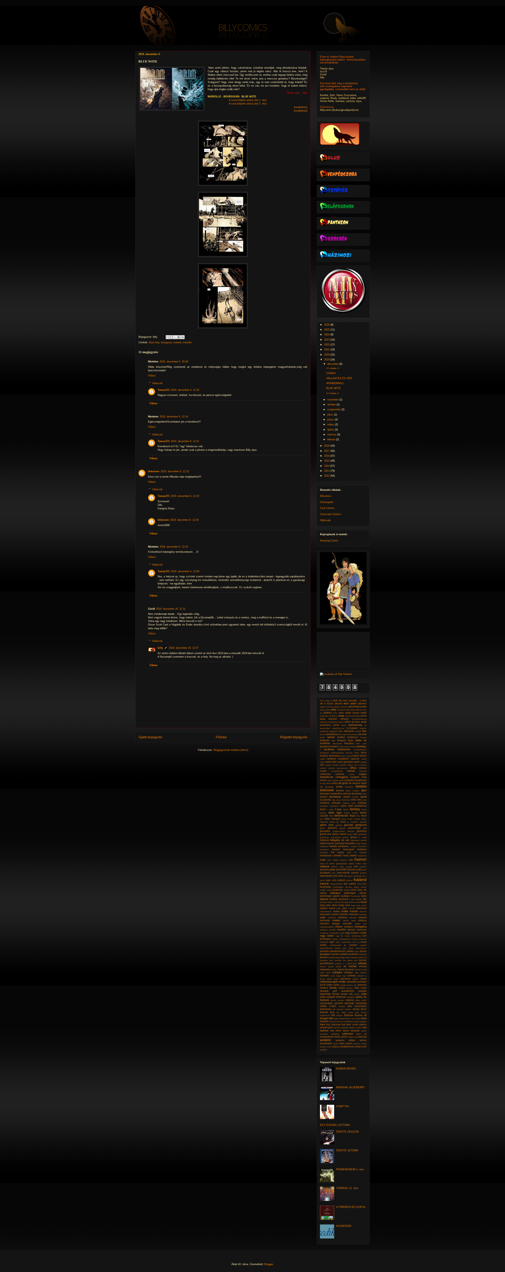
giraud (342, 828)
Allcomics (325, 496)
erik (359, 799)
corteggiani (342, 777)
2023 (327, 339)
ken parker (350, 883)
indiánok (324, 866)
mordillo (341, 929)
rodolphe (337, 972)
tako (350, 1006)
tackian (342, 1006)
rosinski (324, 975)
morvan (351, 929)
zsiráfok (323, 1050)
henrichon (324, 849)
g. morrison (352, 822)
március (332, 434)
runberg (351, 975)
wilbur (352, 1040)
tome (364, 1018)
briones (324, 755)
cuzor (329, 780)
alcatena (341, 710)
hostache (362, 856)
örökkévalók (335, 945)
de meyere (354, 783)
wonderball (326, 1043)
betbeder (325, 740)
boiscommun (344, 747)
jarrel (364, 870)
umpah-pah (326, 1027)
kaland (177, 342)
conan (323, 771)
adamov (362, 703)
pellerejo (363, 954)
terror (364, 1009)
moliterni (323, 930)
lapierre (324, 899)
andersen (324, 716)
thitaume (348, 1015)
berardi (363, 734)
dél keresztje (326, 787)
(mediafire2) (300, 110)
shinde (333, 987)
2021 (327, 349)
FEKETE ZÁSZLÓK (347, 1131)
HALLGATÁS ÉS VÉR (339, 378)
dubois (323, 796)
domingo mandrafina (331, 793)
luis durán (362, 905)
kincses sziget (352, 887)
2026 (327, 324)
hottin (323, 860)
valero (359, 1028)
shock (342, 987)
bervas (363, 737)
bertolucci (352, 737)
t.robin (332, 1006)
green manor (339, 834)
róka (357, 972)
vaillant (352, 1028)
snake (357, 994)
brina (356, 753)
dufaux (347, 796)
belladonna (332, 734)
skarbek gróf (328, 991)
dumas (355, 797)
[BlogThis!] (171, 337)
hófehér (363, 852)
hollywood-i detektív (331, 855)
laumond (343, 899)
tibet (331, 1018)
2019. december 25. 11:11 (170, 608)
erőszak (336, 803)
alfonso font (361, 710)
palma (337, 948)
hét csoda (337, 852)
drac (365, 794)
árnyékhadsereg (359, 719)
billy (160, 647)
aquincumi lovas (352, 716)
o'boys (354, 939)
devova (340, 790)
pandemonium (337, 951)
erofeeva (324, 803)
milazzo (362, 920)
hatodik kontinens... (339, 846)
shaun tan (352, 985)
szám (364, 1000)
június (331, 419)
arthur (340, 722)
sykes (357, 1000)
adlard (323, 707)
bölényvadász (337, 753)
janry (332, 869)
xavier (335, 1043)
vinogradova (326, 1036)
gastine (339, 825)
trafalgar (363, 1021)
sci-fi (322, 984)
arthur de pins (352, 721)
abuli (346, 703)
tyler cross (352, 1024)
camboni (331, 758)
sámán (356, 979)
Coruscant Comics (330, 514)
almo (335, 713)
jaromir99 (341, 869)
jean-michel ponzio (348, 872)
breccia (349, 753)
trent (322, 1024)
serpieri (343, 985)
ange (341, 715)
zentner (356, 1043)
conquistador (337, 771)
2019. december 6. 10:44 (174, 361)
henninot (362, 846)
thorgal (324, 1018)
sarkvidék (352, 981)
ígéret (351, 863)
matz (323, 917)
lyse (344, 908)
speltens (351, 997)
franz (344, 819)
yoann (349, 1043)
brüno (356, 755)
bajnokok (349, 731)
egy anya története (341, 800)
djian (364, 790)
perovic (324, 957)
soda (364, 993)
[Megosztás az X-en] (175, 337)
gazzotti (348, 824)
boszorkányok (360, 749)
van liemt (335, 1030)
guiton (345, 837)
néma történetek (353, 936)
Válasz (152, 375)
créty (364, 777)
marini (335, 914)
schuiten (362, 981)
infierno (334, 867)
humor (360, 859)
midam (336, 920)
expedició (334, 806)
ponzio (363, 960)
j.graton (363, 867)
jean (334, 873)
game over (326, 824)
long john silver (328, 905)
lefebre (359, 899)
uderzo (363, 1024)
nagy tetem (327, 935)
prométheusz (327, 963)
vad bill (336, 1028)
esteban (362, 803)
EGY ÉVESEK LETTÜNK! (335, 1125)
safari (329, 979)
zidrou (335, 1046)
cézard (335, 765)
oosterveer (346, 942)
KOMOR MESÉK (346, 1068)
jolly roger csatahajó (352, 876)
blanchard (337, 743)
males (336, 911)
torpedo (324, 1021)
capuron (355, 758)
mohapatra (360, 926)
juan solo (331, 880)
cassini (363, 762)
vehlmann (347, 1033)
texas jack (353, 1012)
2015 (327, 460)
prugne (338, 963)
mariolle (187, 342)
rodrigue (348, 972)
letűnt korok (354, 902)
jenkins (363, 873)
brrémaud (334, 755)
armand (344, 719)
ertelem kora (349, 803)
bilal (333, 740)
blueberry (325, 746)
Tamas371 (164, 389)
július (330, 414)
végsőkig (335, 1034)
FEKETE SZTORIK (347, 1150)
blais (350, 740)
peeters (335, 954)
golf (365, 828)
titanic (348, 1018)
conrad (351, 770)
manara (363, 911)
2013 (327, 470)
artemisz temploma (328, 722)
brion (364, 752)
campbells (343, 758)
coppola (363, 771)
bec (364, 731)
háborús (324, 840)
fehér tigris (335, 812)
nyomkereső (344, 939)
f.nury (338, 809)
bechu (323, 734)
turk (344, 1024)
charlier (343, 765)
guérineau (324, 837)
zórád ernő (361, 1046)
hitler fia (351, 852)
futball (357, 819)
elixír (353, 799)
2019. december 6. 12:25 (185, 496)
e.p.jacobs (325, 799)
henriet (336, 849)
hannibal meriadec (345, 843)
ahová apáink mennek (337, 707)
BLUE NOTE (333, 388)
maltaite (354, 911)
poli (355, 960)
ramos (322, 966)
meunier (353, 917)
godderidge (354, 828)
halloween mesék (358, 840)
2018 (327, 445)
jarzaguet (325, 872)
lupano (323, 908)
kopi (329, 890)
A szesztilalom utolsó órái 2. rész (248, 103)
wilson (363, 1040)
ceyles (328, 765)
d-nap (322, 783)
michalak (325, 920)
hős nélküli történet (337, 860)
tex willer (341, 1012)
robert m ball (361, 970)
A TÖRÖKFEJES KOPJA (350, 1207)
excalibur (324, 806)
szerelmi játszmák (344, 1003)
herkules (362, 849)
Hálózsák (325, 520)
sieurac (349, 988)
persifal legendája (336, 957)
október (332, 404)
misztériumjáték (327, 927)
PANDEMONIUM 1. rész (350, 1169)
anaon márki (360, 712)
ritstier (334, 970)
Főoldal (221, 737)
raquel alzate (334, 966)
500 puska (325, 701)
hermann (324, 852)
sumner (341, 1000)
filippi (352, 815)
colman (363, 768)
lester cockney (334, 902)
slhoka (335, 994)
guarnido (362, 834)
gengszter (361, 824)
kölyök (347, 890)
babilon (363, 728)
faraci (364, 809)
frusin (350, 819)
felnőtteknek (341, 815)
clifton (353, 767)
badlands (324, 731)
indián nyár (361, 863)
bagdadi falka (336, 731)
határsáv (324, 846)
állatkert (327, 712)
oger (331, 942)
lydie (339, 908)
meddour (332, 917)
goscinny (362, 831)
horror (353, 855)
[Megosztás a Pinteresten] (183, 337)
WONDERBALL (335, 383)
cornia (351, 774)
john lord (338, 875)
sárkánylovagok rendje (333, 981)
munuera (362, 929)
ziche (329, 1047)
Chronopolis (326, 502)
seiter (329, 985)
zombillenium (347, 1046)
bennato (343, 734)
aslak (364, 721)
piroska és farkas (344, 960)
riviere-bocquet (346, 969)
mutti (342, 933)
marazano (325, 914)
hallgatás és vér (339, 840)
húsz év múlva (327, 863)
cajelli (322, 759)
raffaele (362, 963)
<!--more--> (332, 368)
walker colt (352, 1037)
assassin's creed (329, 725)
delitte (339, 786)
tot (342, 1021)
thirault (339, 1015)
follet (327, 819)
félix (331, 816)
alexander (350, 710)
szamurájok (326, 1003)
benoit (350, 734)
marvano (353, 914)
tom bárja (356, 1018)
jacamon (324, 869)
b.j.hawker (352, 728)
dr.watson (357, 793)
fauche (323, 813)
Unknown (153, 471)
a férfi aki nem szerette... (345, 700)
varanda (355, 1030)
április (331, 429)
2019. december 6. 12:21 (185, 441)
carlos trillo (331, 762)
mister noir (361, 924)
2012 (327, 475)
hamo (323, 843)
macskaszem (326, 911)
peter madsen (351, 957)
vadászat (344, 1028)
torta (338, 1021)
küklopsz (335, 892)
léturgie (345, 902)
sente (336, 985)
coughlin (354, 777)
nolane (335, 939)
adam (353, 703)
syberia (350, 1000)
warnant (362, 1036)
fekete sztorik (351, 813)
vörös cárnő (340, 1036)
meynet (363, 917)
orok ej (355, 942)
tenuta (356, 1009)
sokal (323, 997)
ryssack (360, 976)
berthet (341, 737)
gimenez (332, 828)
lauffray (333, 899)
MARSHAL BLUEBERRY (350, 1087)
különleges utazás (355, 893)
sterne (333, 1000)
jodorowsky (326, 875)
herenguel (348, 849)
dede (364, 783)
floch (364, 815)
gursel (353, 837)
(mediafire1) (300, 107)
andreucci (333, 716)
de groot (343, 783)
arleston (332, 719)
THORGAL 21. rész (347, 1188)
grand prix (325, 834)
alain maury (325, 710)
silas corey (360, 987)
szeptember (334, 409)
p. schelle (350, 945)
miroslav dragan (330, 923)
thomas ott (361, 1015)
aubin (343, 725)
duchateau (335, 796)
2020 (327, 354)
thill (333, 1015)
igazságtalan (342, 863)
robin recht (325, 972)
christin (323, 768)
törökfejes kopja (351, 1021)
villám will (361, 1034)
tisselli (342, 1018)
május (331, 424)
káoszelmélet (336, 884)
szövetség (361, 1003)
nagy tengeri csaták (356, 932)
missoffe (347, 923)
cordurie (339, 774)
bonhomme (344, 749)
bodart (334, 746)
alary (334, 709)
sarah (363, 978)
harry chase (361, 843)
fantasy (355, 809)
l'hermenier (355, 896)
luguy (353, 905)
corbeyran (325, 774)
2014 (327, 465)
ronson (363, 972)
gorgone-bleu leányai (343, 831)
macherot (361, 908)
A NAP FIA (342, 1106)
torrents (332, 1021)
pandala (324, 951)
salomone (345, 978)
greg (350, 834)
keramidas (325, 887)
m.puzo (351, 908)
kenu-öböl (362, 884)
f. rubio (330, 809)
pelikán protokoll (349, 954)
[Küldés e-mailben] (168, 337)
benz (356, 734)
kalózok (324, 883)
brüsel (363, 755)
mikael (346, 920)
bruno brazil (346, 756)
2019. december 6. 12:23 (175, 471)
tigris (336, 1018)
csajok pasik (337, 780)
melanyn (342, 917)
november (333, 399)
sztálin (323, 1006)
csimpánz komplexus (355, 780)
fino (358, 816)
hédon (354, 846)
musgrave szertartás (329, 933)
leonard (323, 902)
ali (321, 713)
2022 (327, 344)
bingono (341, 740)
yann (342, 1043)
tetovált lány (327, 1012)
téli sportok (338, 1009)
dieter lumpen (352, 791)
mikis (353, 920)
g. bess (341, 821)
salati (336, 979)
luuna (332, 908)
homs (346, 855)
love (347, 905)
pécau (363, 951)
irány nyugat (346, 867)
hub (351, 860)
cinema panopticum (337, 768)
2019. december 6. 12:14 (174, 416)
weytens (340, 1040)
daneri (329, 783)
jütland (349, 880)
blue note (154, 342)
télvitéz (348, 1009)
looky (341, 905)
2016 (327, 455)
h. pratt (363, 837)
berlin (322, 737)
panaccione (361, 948)
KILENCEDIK (344, 1225)
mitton (338, 926)
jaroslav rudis (354, 869)
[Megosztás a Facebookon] (179, 337)
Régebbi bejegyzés (293, 737)
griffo (355, 834)
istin (356, 866)
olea (338, 942)
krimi (353, 889)
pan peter (348, 948)
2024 (327, 334)
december (333, 363)
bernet (331, 737)
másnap (363, 914)
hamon (330, 843)
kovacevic (337, 889)
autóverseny (355, 724)
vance (345, 1030)
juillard (341, 880)
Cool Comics (327, 508)
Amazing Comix (329, 540)
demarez (349, 787)
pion (331, 960)
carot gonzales (346, 762)
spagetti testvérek (336, 997)
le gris (352, 899)
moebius (348, 926)
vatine (364, 1031)
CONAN (330, 373)
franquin (335, 819)
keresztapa (338, 887)
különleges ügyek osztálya (334, 896)
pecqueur (325, 954)
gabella (363, 822)
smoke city (347, 994)
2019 (327, 359)
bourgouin (166, 342)
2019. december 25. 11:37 (183, 647)
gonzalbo (325, 831)
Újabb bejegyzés (150, 737)
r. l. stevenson (350, 963)
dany (335, 783)
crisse (323, 780)
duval (363, 796)
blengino (349, 743)
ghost (322, 828)
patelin (350, 951)
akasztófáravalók (357, 706)
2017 (327, 450)
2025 (327, 329)
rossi (332, 976)
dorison (347, 793)
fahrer (346, 809)
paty (357, 951)
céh (322, 764)
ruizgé (338, 976)
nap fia (339, 936)
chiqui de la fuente (357, 765)
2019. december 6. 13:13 (174, 546)
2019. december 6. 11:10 (185, 389)
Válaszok (157, 383)
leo (365, 899)
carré (357, 762)
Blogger (268, 1264)
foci (321, 819)
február (331, 439)
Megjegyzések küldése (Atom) (230, 749)
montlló (332, 930)
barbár (358, 731)
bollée (353, 747)
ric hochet (350, 966)
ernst (364, 800)
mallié (344, 911)
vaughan (324, 1034)
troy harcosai (333, 1024)
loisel (364, 902)
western (325, 1040)
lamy (364, 896)
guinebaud (336, 837)
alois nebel (345, 712)
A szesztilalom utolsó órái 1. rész (248, 100)
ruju (344, 976)
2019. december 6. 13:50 (185, 571)
